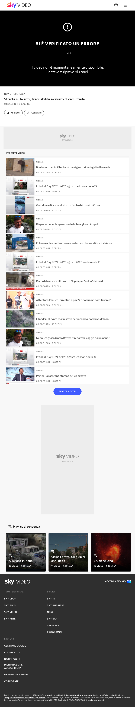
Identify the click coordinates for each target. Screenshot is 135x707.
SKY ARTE (10, 618)
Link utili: (9, 638)
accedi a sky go (115, 581)
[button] (13, 113)
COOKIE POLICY (13, 652)
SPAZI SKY (53, 625)
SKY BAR (52, 618)
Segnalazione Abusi (94, 700)
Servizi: (51, 591)
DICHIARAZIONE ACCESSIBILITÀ (13, 666)
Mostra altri (67, 391)
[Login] (116, 5)
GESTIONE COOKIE (15, 645)
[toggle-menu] (125, 5)
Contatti (41, 697)
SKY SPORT (11, 598)
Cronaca (19, 94)
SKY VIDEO (10, 612)
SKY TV (51, 598)
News (7, 94)
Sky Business (56, 605)
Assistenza (30, 697)
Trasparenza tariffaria (14, 697)
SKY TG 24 (10, 605)
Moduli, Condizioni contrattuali (48, 695)
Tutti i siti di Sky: (14, 591)
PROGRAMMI (54, 632)
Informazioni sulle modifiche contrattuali (101, 695)
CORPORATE (11, 681)
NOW (50, 612)
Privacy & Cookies (72, 695)
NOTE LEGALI (12, 659)
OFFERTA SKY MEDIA (16, 674)
